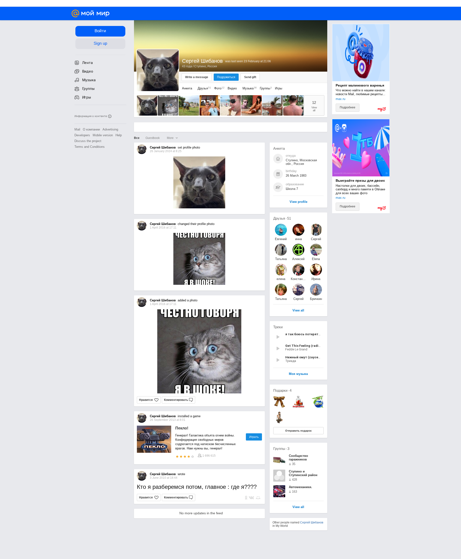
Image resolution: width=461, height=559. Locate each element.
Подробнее (347, 107)
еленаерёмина (281, 279)
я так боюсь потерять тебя (306, 334)
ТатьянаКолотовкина (281, 259)
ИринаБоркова (316, 279)
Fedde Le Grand (296, 349)
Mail (77, 129)
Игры (278, 88)
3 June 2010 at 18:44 (163, 477)
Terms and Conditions (89, 147)
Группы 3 (281, 449)
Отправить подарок (298, 430)
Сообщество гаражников (298, 457)
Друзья (203, 88)
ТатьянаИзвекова (281, 299)
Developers (82, 135)
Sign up (100, 43)
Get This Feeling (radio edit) (306, 346)
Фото (218, 88)
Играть (254, 437)
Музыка (248, 88)
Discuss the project (87, 141)
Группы (264, 88)
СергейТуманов (298, 299)
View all (298, 507)
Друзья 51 (282, 218)
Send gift (250, 77)
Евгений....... (281, 239)
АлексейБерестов (298, 259)
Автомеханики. (300, 487)
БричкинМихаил (316, 299)
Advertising (110, 129)
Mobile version (103, 135)
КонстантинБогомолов (298, 279)
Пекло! (181, 428)
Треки (278, 327)
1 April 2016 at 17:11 (163, 304)
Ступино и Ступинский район (303, 473)
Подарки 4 (282, 390)
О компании (91, 129)
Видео (233, 88)
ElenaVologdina (316, 259)
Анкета (187, 88)
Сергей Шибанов (311, 522)
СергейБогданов (316, 239)
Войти (100, 31)
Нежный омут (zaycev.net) (306, 357)
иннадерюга (298, 239)
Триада (290, 361)
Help (118, 135)
